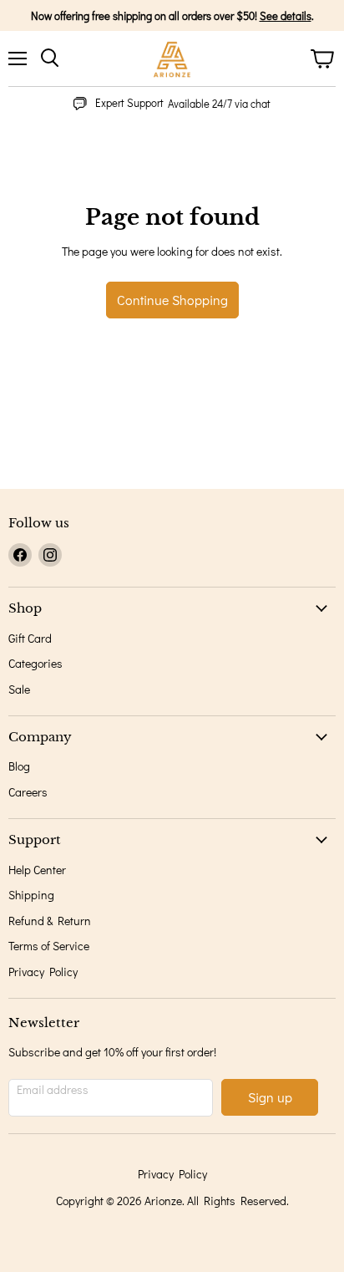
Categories (35, 663)
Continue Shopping (172, 299)
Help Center (37, 870)
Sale (19, 689)
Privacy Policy (43, 971)
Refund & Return (49, 921)
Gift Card (30, 638)
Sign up (270, 1097)
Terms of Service (48, 946)
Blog (19, 766)
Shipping (31, 895)
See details (285, 15)
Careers (28, 792)
